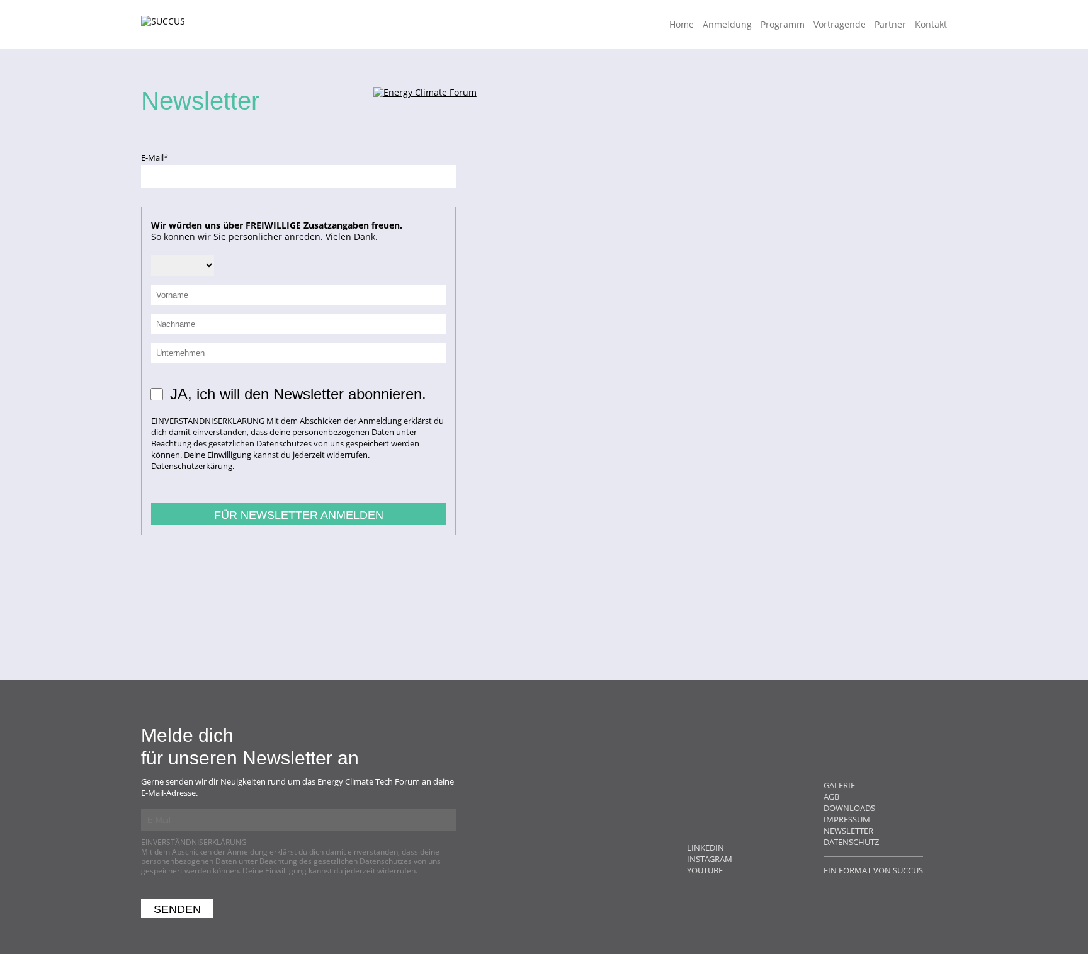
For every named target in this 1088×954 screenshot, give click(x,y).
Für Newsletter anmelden (298, 515)
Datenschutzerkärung (191, 466)
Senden (177, 909)
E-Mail (159, 157)
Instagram (709, 859)
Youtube (705, 870)
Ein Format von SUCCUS (873, 870)
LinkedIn (705, 847)
